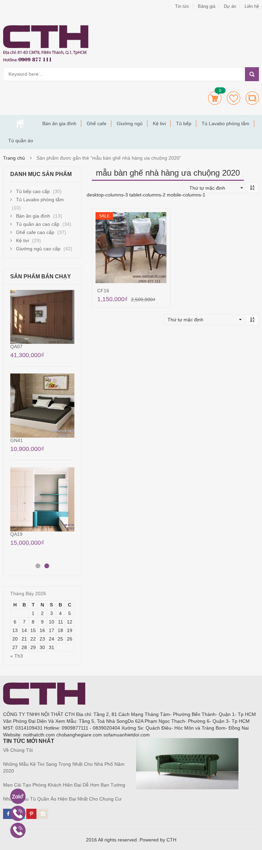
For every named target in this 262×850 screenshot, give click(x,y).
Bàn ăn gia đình (59, 123)
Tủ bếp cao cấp (33, 191)
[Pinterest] (31, 814)
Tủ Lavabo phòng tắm (225, 123)
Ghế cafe (96, 123)
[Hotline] (18, 813)
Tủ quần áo (20, 140)
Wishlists (233, 98)
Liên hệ (252, 6)
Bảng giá (206, 6)
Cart (214, 98)
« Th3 (16, 656)
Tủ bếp (183, 123)
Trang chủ (20, 123)
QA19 (16, 534)
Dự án (230, 6)
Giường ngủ (130, 123)
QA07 (16, 346)
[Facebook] (8, 814)
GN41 (16, 440)
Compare (252, 98)
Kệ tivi (159, 123)
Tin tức (182, 6)
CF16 (103, 290)
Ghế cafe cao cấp (35, 232)
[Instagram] (43, 814)
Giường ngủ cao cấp (38, 248)
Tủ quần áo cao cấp (37, 224)
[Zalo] (18, 796)
